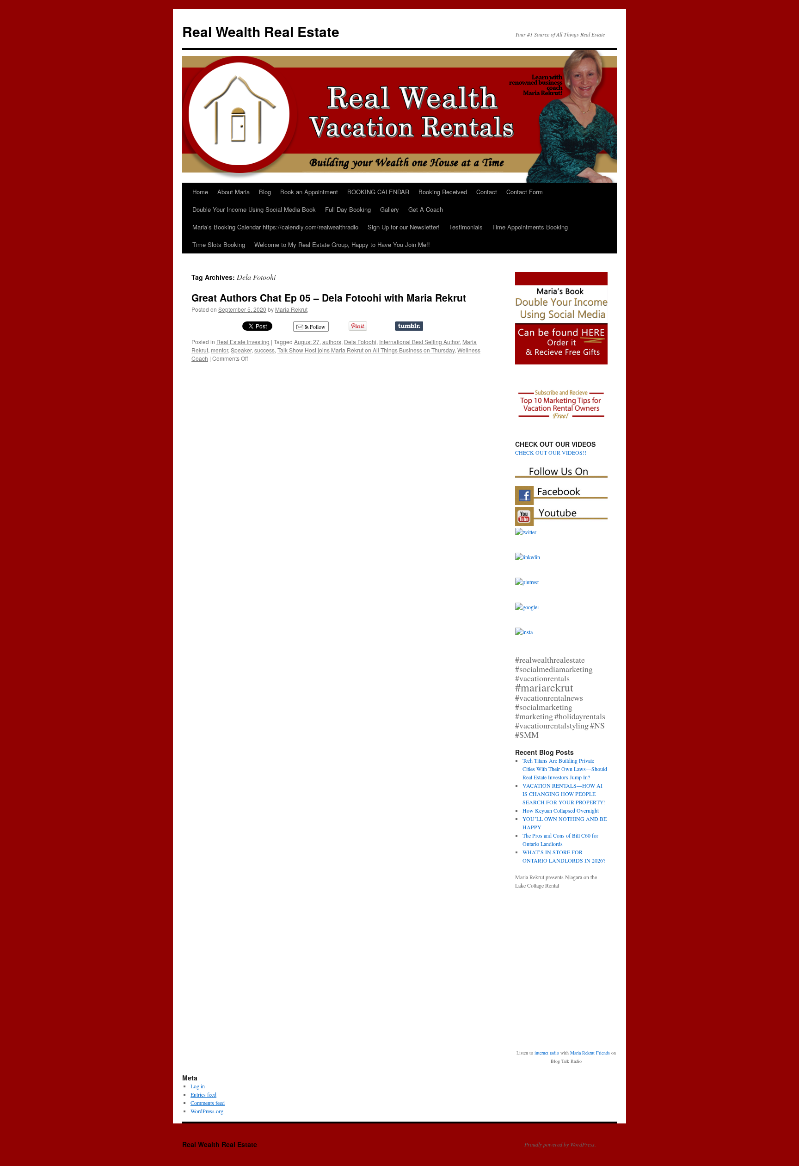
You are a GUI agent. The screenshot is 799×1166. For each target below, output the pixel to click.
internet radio (547, 1052)
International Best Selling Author (419, 341)
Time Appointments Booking (530, 226)
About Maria (233, 191)
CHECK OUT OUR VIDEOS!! (550, 452)
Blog (265, 191)
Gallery (389, 209)
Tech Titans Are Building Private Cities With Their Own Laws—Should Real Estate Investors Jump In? (564, 769)
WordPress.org (207, 1111)
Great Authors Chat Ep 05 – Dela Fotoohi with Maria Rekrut (328, 297)
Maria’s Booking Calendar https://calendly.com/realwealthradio (275, 226)
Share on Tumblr (409, 326)
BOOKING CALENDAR (378, 191)
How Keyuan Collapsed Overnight (560, 810)
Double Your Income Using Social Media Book (254, 209)
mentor (219, 350)
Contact (486, 191)
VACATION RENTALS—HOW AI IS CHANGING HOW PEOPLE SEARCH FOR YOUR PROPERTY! (564, 794)
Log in (198, 1086)
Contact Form (524, 191)
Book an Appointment (309, 191)
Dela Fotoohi (360, 341)
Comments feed (208, 1102)
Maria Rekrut (291, 309)
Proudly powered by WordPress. (560, 1144)
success (264, 350)
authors (331, 341)
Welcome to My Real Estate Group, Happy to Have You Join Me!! (342, 244)
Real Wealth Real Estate (260, 31)
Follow (317, 326)
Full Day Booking (348, 209)
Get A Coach (425, 209)
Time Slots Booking (218, 244)
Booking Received (442, 191)
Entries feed (203, 1094)
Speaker (241, 350)
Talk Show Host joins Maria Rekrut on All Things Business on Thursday (366, 350)
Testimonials (466, 226)
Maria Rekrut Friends (590, 1052)
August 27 (307, 341)
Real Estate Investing (243, 341)
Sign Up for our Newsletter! (404, 226)
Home (200, 191)
